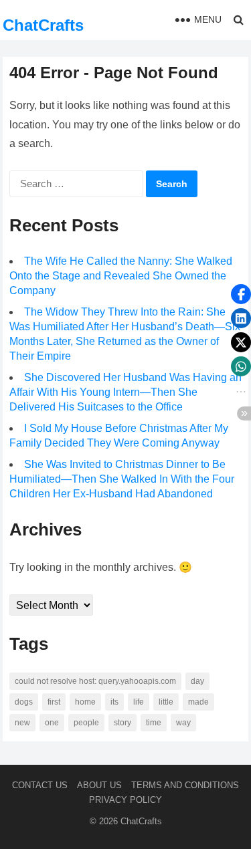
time (153, 722)
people (86, 722)
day (197, 681)
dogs (24, 702)
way (183, 722)
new (22, 722)
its (114, 702)
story (122, 722)
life (138, 702)
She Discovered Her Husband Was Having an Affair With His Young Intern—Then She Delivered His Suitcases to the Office (125, 392)
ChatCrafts (43, 25)
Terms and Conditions (185, 785)
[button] (241, 294)
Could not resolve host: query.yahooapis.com (95, 681)
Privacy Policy (125, 800)
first (54, 702)
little (166, 702)
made (198, 702)
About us (99, 785)
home (85, 702)
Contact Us (40, 785)
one (52, 722)
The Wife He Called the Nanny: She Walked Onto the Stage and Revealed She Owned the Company (120, 275)
